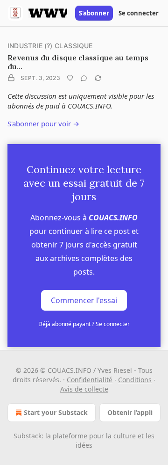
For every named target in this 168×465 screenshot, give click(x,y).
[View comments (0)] (84, 78)
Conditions (135, 379)
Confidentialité (89, 379)
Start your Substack (56, 412)
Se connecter (139, 13)
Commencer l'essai (84, 300)
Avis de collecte (84, 389)
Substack (28, 435)
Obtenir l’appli (130, 412)
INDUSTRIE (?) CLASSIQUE (50, 46)
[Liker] (70, 78)
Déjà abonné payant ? (84, 324)
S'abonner (94, 13)
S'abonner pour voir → (43, 123)
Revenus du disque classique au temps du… (77, 62)
